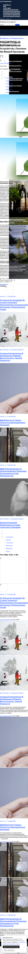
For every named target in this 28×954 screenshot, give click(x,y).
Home (4, 6)
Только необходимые (9, 950)
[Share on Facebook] (15, 531)
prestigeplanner (6, 63)
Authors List (7, 5)
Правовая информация (11, 13)
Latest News (7, 8)
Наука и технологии (13, 69)
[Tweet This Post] (15, 532)
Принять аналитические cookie (11, 946)
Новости (9, 77)
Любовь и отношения (14, 61)
